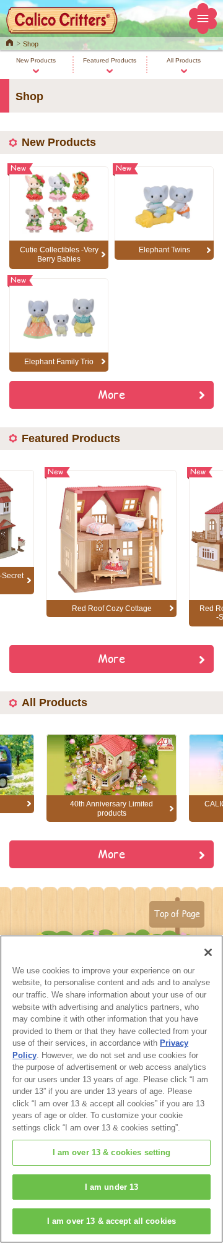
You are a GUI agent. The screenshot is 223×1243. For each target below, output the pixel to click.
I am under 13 (112, 1187)
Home (9, 41)
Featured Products (109, 60)
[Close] (208, 952)
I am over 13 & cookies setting (112, 1152)
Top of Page (177, 913)
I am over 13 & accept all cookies (111, 1221)
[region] (111, 1089)
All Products (184, 60)
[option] (111, 544)
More (111, 394)
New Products (36, 60)
